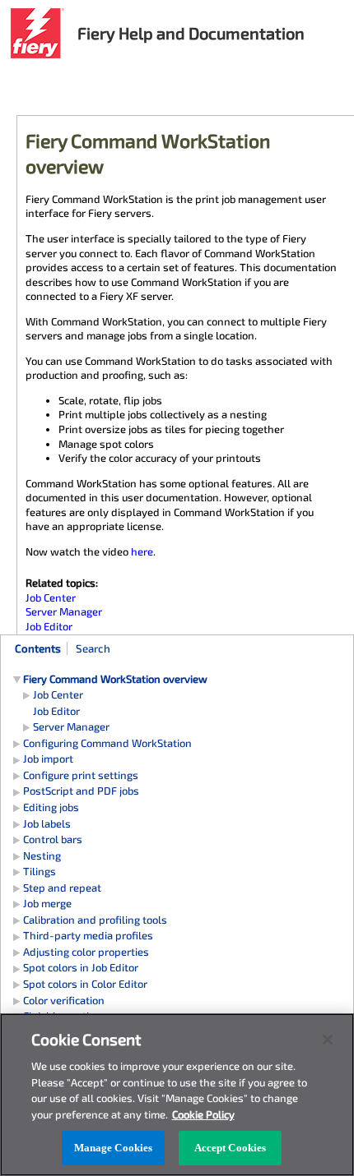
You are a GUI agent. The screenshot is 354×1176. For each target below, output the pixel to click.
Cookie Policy (203, 1114)
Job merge (47, 903)
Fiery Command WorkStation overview (115, 678)
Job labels (47, 823)
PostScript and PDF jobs (81, 790)
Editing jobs (51, 807)
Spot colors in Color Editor (85, 983)
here (142, 551)
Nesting (42, 855)
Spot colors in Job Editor (80, 967)
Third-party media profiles (88, 935)
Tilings (39, 871)
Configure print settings (80, 775)
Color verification (64, 1000)
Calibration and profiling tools (95, 919)
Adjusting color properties (86, 951)
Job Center (58, 694)
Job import (48, 758)
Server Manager (71, 726)
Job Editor (56, 710)
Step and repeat (62, 887)
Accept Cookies (230, 1147)
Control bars (52, 839)
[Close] (328, 1040)
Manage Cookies (113, 1147)
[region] (177, 1094)
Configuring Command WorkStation (107, 742)
